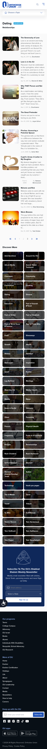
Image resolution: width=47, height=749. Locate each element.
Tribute (29, 503)
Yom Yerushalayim (33, 540)
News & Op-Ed (10, 56)
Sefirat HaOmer (11, 462)
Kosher (29, 372)
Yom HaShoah (10, 531)
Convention (9, 285)
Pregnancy (9, 435)
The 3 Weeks (10, 494)
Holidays (29, 353)
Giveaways (30, 335)
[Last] (32, 239)
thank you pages (32, 485)
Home (5, 661)
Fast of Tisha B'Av (33, 324)
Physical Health (32, 426)
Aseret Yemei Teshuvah (31, 266)
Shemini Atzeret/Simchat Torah (11, 474)
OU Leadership (8, 685)
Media (5, 691)
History (7, 353)
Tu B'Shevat (30, 513)
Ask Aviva (8, 77)
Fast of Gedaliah (32, 315)
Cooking (29, 285)
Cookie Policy (19, 746)
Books (5, 636)
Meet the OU (10, 390)
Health (7, 22)
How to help (7, 698)
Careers (6, 702)
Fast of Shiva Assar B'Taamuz (12, 325)
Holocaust (9, 362)
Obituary (29, 408)
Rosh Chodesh (10, 453)
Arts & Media (10, 265)
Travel (7, 503)
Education (9, 303)
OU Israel (6, 633)
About (5, 678)
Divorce (29, 294)
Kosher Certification (10, 668)
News (28, 399)
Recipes (8, 444)
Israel (7, 372)
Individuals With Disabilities (13, 643)
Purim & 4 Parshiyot (34, 435)
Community (9, 51)
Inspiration (30, 362)
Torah (28, 494)
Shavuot (29, 462)
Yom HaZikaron (32, 531)
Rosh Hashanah (32, 453)
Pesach (7, 426)
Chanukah (9, 276)
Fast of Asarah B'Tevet (32, 304)
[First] (10, 239)
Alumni (5, 639)
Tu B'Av (7, 513)
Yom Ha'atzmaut (32, 522)
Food (7, 18)
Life (4, 674)
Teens (5, 622)
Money (7, 399)
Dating (7, 294)
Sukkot (28, 472)
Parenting (8, 32)
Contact (6, 688)
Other (7, 417)
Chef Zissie (9, 82)
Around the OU (32, 256)
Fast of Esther (10, 315)
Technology (9, 485)
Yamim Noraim (10, 522)
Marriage (29, 381)
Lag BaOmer (10, 381)
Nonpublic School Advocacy (13, 646)
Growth (7, 344)
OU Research (8, 650)
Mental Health (31, 390)
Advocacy (6, 629)
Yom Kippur (9, 540)
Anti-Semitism (10, 256)
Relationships (10, 27)
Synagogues (7, 681)
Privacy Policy (8, 746)
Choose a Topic (14, 12)
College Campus (9, 626)
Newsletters (7, 695)
